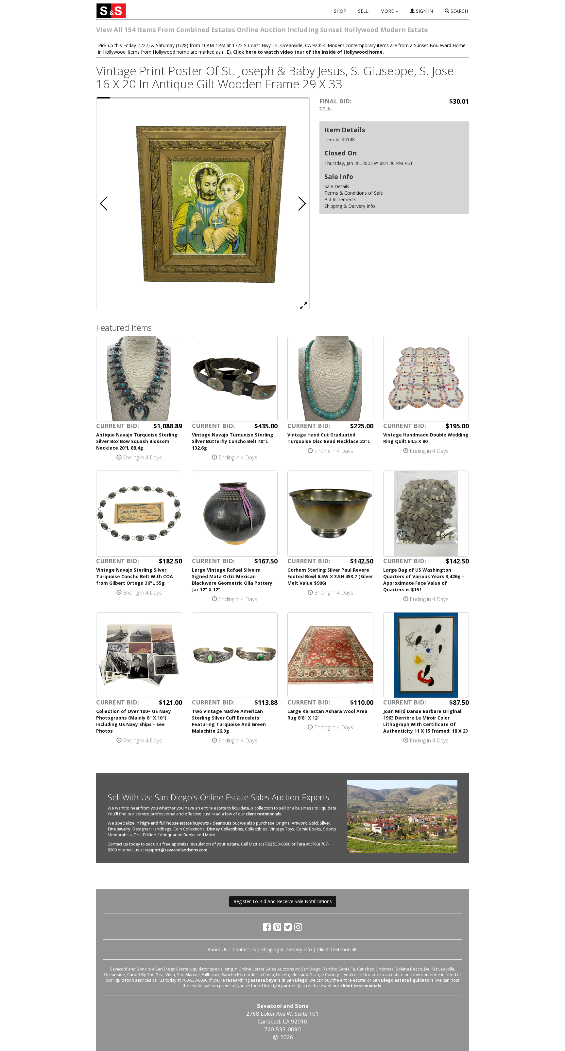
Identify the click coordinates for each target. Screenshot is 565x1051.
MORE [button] (387, 11)
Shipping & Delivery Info (349, 206)
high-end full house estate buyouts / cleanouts (185, 823)
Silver (325, 823)
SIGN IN (424, 11)
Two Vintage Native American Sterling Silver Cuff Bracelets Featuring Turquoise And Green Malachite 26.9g (229, 721)
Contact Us (244, 949)
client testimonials (263, 814)
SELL (363, 11)
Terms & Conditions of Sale (353, 193)
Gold (313, 823)
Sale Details (336, 186)
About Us (217, 949)
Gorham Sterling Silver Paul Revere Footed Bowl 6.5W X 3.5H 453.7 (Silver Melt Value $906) (330, 576)
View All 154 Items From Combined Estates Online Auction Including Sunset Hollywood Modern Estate (262, 29)
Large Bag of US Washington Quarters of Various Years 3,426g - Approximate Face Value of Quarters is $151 (423, 580)
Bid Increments (340, 199)
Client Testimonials (337, 949)
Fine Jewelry (119, 829)
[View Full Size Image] (303, 305)
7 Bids (325, 108)
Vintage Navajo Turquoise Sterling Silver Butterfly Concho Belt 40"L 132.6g (232, 441)
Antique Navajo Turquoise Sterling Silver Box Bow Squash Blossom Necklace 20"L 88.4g (137, 441)
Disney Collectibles (225, 829)
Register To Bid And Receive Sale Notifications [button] (282, 901)
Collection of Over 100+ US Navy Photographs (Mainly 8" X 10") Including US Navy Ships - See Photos (133, 721)
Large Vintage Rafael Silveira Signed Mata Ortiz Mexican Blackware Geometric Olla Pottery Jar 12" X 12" (232, 580)
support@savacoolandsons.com (176, 850)
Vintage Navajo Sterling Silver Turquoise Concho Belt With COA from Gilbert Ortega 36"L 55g (134, 576)
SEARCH (458, 11)
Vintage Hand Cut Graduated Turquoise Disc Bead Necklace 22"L (328, 438)
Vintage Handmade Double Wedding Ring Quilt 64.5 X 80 (426, 438)
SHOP (340, 11)
